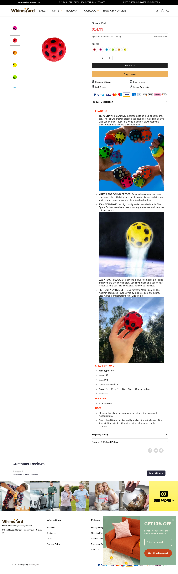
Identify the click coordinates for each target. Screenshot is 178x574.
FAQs (49, 538)
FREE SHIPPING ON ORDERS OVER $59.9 (141, 2)
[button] (156, 473)
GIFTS (55, 10)
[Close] (173, 519)
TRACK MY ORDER (114, 10)
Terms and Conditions (100, 544)
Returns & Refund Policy (105, 442)
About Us (51, 527)
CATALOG (90, 10)
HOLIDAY (72, 10)
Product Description (102, 102)
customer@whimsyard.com (29, 2)
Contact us (51, 533)
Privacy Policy (97, 527)
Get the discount (158, 553)
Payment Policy (53, 544)
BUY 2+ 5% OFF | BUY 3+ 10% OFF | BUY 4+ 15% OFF (82, 2)
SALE (42, 10)
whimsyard (34, 564)
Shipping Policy (100, 434)
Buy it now (130, 74)
